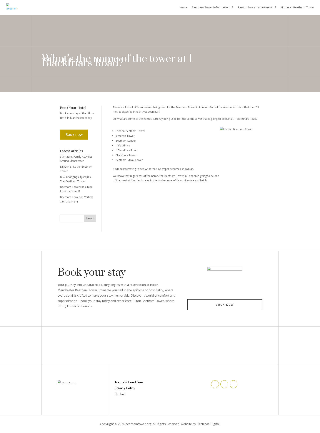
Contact (120, 394)
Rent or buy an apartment (255, 7)
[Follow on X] (224, 384)
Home (183, 7)
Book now (74, 134)
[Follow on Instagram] (233, 384)
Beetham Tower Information (210, 7)
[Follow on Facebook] (215, 384)
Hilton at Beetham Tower (297, 7)
